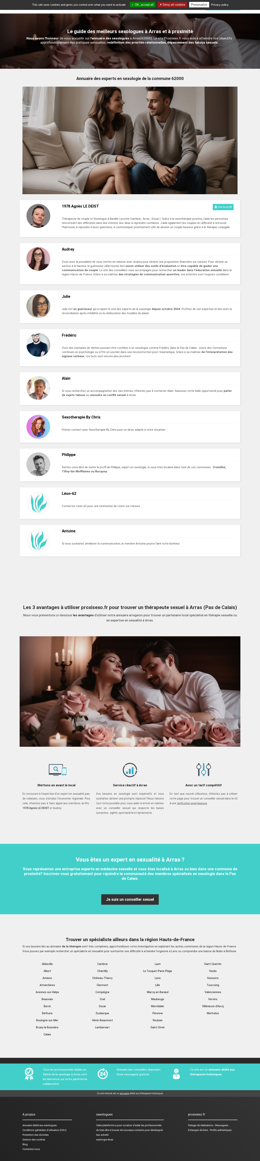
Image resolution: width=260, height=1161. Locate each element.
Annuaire (27, 1125)
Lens (158, 978)
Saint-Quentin (212, 963)
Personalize (199, 4)
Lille (157, 985)
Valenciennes (213, 992)
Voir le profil (224, 206)
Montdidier (157, 1006)
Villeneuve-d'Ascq (213, 1006)
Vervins (212, 999)
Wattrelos (213, 1013)
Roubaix (158, 1020)
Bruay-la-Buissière (47, 1027)
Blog (25, 1144)
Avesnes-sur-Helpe (47, 992)
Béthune (47, 1013)
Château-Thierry (102, 978)
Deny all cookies (173, 4)
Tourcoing (213, 985)
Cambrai (102, 963)
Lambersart (102, 1027)
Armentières (47, 985)
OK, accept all (144, 4)
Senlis (213, 971)
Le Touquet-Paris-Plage (157, 971)
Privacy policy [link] (220, 4)
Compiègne (102, 992)
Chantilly (102, 971)
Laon (158, 963)
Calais (47, 1034)
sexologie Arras (104, 1139)
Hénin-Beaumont (102, 1020)
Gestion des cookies (33, 1139)
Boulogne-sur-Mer (47, 1020)
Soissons (213, 978)
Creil (102, 999)
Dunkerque (102, 1013)
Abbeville (47, 963)
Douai (102, 1006)
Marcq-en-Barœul (157, 992)
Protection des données (35, 1134)
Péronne (157, 1013)
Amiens (47, 978)
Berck (47, 1006)
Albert (47, 971)
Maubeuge (157, 999)
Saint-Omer (158, 1027)
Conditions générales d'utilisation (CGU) (44, 1130)
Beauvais (47, 999)
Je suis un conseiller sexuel (130, 899)
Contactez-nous (31, 1149)
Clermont (102, 985)
